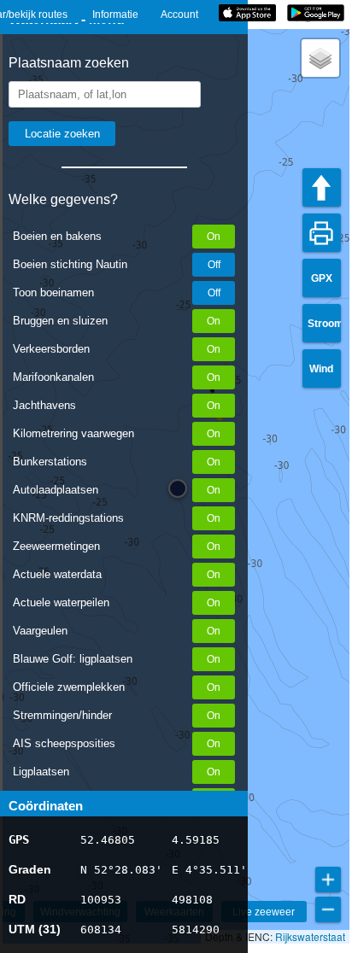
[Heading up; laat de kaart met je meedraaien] (321, 187)
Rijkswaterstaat (310, 936)
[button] (320, 58)
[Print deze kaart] (321, 232)
